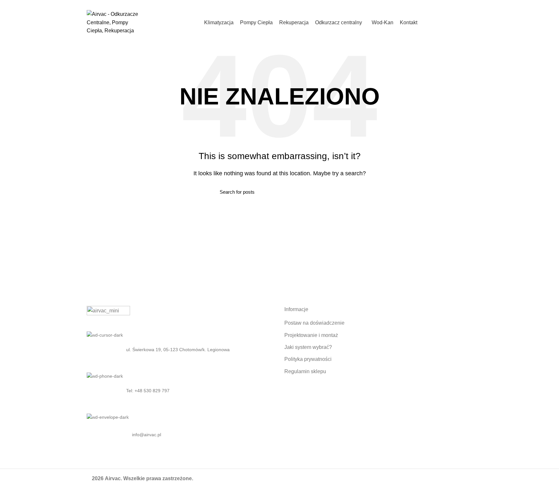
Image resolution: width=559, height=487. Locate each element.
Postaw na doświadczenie (314, 323)
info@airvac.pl (192, 4)
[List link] (181, 391)
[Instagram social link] (461, 4)
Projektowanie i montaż (311, 335)
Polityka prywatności (308, 359)
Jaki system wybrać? (308, 347)
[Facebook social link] (453, 4)
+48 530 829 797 (160, 4)
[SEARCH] (335, 191)
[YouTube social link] (468, 4)
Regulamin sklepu (305, 371)
